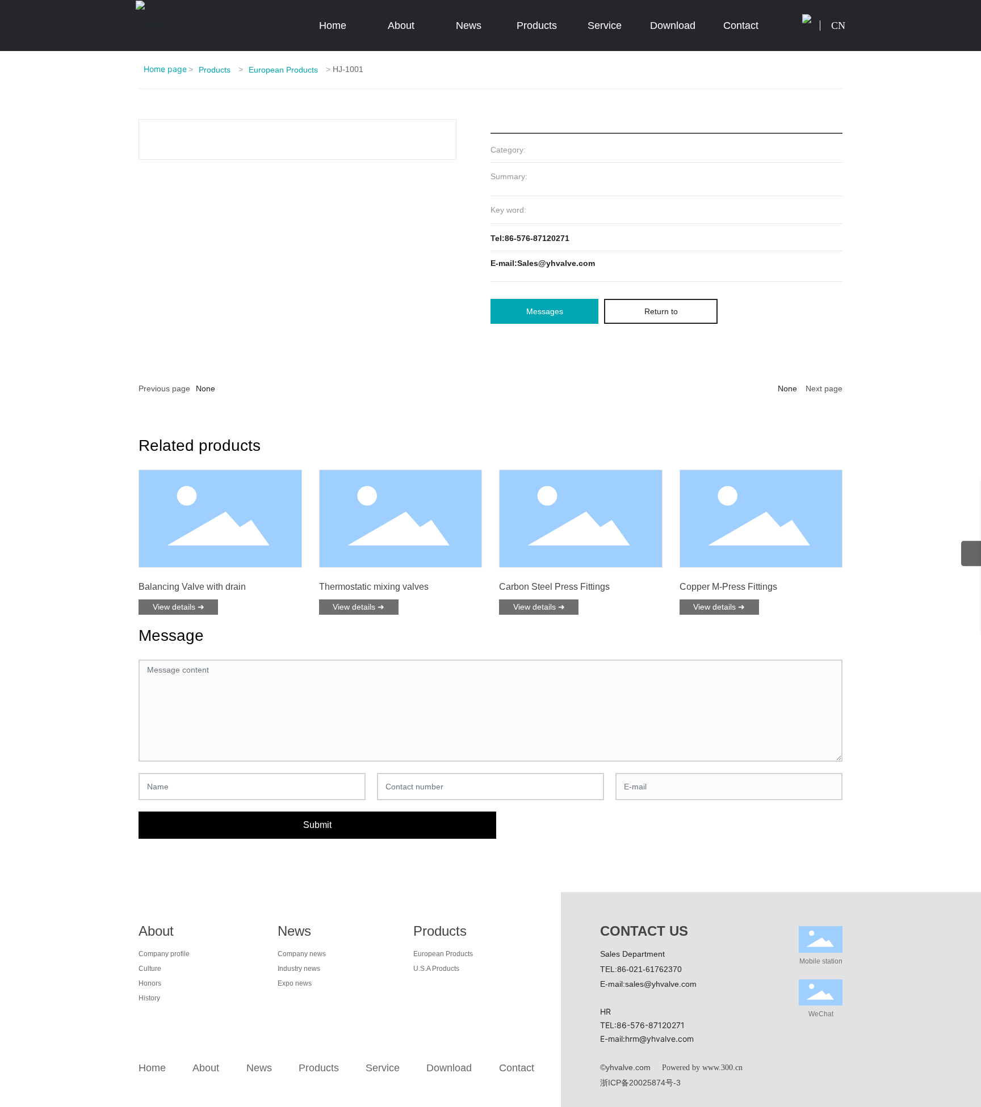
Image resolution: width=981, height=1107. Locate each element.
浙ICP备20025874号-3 (640, 1082)
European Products (283, 69)
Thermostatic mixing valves (374, 586)
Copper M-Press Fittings (728, 586)
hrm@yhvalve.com (659, 1038)
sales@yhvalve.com (661, 983)
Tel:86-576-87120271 (530, 238)
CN (838, 25)
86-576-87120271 (651, 1025)
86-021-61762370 (649, 969)
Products (214, 69)
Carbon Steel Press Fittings (554, 586)
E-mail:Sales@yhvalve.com (543, 263)
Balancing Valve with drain (192, 586)
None (205, 388)
